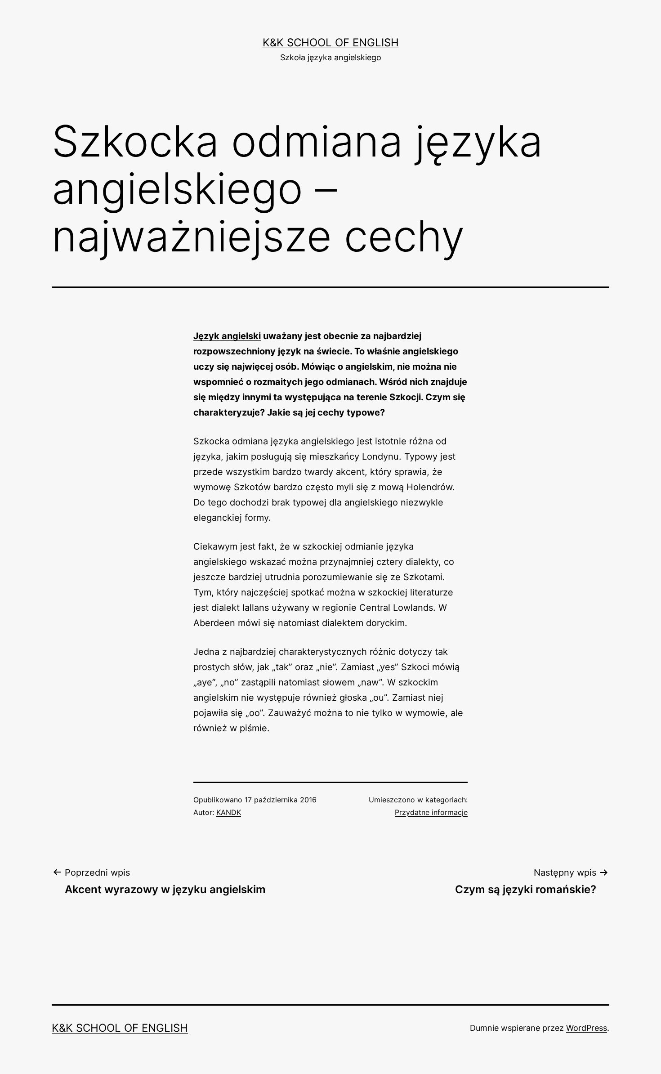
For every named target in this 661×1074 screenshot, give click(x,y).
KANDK (228, 812)
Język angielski (227, 336)
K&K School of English (331, 42)
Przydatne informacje (431, 812)
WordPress (586, 1028)
